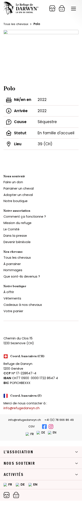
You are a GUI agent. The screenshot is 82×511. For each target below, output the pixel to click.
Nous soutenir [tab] (19, 463)
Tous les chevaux (15, 24)
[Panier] (52, 8)
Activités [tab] (14, 474)
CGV (31, 426)
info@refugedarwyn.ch (21, 408)
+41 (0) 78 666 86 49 (59, 420)
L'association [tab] (18, 452)
